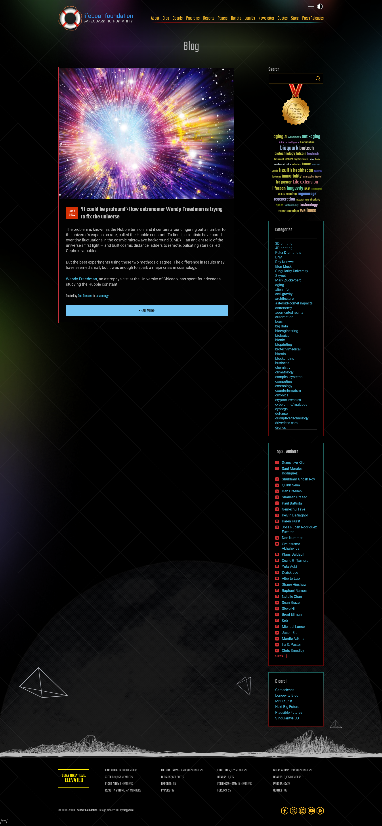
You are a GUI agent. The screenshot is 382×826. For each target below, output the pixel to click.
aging (278, 137)
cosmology (102, 296)
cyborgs (281, 409)
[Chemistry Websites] (296, 105)
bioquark (289, 148)
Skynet (280, 275)
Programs (193, 18)
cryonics (281, 395)
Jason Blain (291, 633)
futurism (316, 164)
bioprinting (283, 344)
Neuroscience (316, 189)
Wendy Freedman (81, 279)
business (282, 363)
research (300, 200)
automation (284, 317)
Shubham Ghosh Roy (298, 479)
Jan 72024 (72, 213)
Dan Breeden (85, 296)
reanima (291, 194)
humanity (318, 171)
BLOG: (164, 777)
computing (283, 381)
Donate (236, 18)
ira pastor (284, 182)
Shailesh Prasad (294, 497)
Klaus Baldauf (293, 554)
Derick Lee (290, 572)
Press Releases (313, 18)
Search (318, 78)
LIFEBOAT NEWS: (170, 770)
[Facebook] (284, 811)
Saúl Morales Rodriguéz (292, 471)
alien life (281, 289)
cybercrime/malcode (291, 404)
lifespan (279, 188)
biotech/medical (288, 349)
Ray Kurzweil (285, 262)
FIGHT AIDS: (112, 784)
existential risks (282, 164)
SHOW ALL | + (282, 656)
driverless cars (286, 423)
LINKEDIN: (222, 770)
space (279, 205)
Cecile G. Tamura (295, 560)
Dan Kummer (292, 538)
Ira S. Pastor (291, 644)
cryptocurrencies (288, 400)
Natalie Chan (292, 597)
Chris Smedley (293, 650)
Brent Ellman (292, 614)
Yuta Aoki (289, 566)
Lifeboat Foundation (86, 810)
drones (280, 427)
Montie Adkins (293, 639)
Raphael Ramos (294, 591)
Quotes (283, 18)
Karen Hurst (291, 521)
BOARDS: (278, 777)
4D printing (283, 248)
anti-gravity (284, 294)
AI (286, 137)
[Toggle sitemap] (311, 6)
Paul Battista (292, 503)
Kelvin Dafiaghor (295, 515)
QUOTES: (278, 790)
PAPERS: (166, 790)
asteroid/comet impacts (294, 303)
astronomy (283, 308)
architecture (284, 298)
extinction (296, 164)
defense (281, 413)
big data (281, 326)
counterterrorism (288, 390)
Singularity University (291, 271)
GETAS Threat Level (74, 779)
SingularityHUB (287, 718)
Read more (147, 311)
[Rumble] (320, 811)
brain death (279, 159)
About (155, 18)
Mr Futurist (283, 701)
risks (307, 200)
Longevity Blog (286, 695)
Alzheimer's (294, 137)
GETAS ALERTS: (281, 770)
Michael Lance (293, 627)
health (285, 170)
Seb (285, 621)
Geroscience (284, 690)
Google (275, 171)
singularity (315, 200)
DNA (278, 257)
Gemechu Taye (293, 509)
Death (317, 159)
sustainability (291, 205)
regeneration (284, 199)
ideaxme (276, 177)
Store (295, 18)
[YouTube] (311, 811)
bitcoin (301, 153)
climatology (284, 372)
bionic (280, 340)
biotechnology (285, 153)
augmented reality (289, 312)
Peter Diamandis (288, 252)
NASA (307, 189)
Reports (208, 18)
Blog (166, 18)
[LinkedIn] (302, 811)
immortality (292, 176)
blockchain (313, 154)
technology (309, 205)
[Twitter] (293, 811)
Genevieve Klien (294, 463)
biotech (306, 148)
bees (279, 321)
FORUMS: (222, 790)
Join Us (250, 18)
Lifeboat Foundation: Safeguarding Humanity (96, 18)
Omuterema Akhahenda (291, 546)
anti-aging (311, 137)
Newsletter (266, 18)
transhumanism (288, 211)
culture (311, 159)
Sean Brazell (291, 602)
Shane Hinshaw (294, 584)
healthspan (303, 170)
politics (281, 194)
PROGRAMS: (280, 784)
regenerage (307, 193)
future (306, 164)
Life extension (305, 182)
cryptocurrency (301, 159)
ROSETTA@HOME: (115, 790)
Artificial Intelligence (289, 142)
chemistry (282, 367)
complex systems (288, 377)
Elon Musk (283, 266)
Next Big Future (287, 707)
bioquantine (307, 142)
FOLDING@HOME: (227, 784)
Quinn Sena (291, 485)
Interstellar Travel (312, 177)
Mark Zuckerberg (288, 280)
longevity (295, 188)
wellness (308, 211)
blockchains (284, 358)
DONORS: (222, 777)
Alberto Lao (291, 578)
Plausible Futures (288, 712)
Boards (178, 18)
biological (282, 335)
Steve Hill (289, 608)
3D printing (283, 243)
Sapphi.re (128, 810)
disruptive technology (292, 418)
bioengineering (286, 331)
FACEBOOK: (111, 770)
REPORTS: (166, 784)
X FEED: (109, 777)
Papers (222, 18)
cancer (289, 159)
